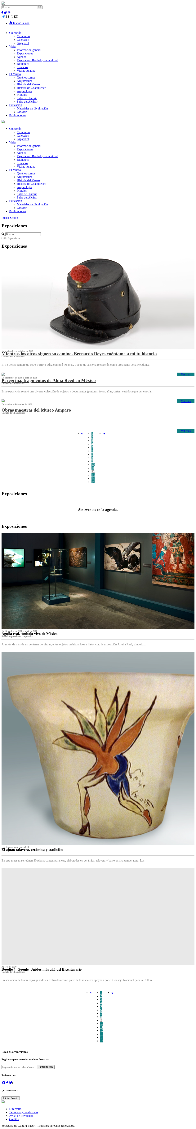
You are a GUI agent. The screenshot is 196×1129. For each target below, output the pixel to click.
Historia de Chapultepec (31, 87)
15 (93, 481)
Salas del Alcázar (27, 101)
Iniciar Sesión (20, 23)
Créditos (14, 1119)
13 (93, 475)
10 (93, 464)
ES (7, 16)
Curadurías (23, 36)
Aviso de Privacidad (21, 1115)
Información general (29, 50)
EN (16, 16)
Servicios (22, 67)
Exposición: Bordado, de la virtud (37, 60)
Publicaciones (17, 115)
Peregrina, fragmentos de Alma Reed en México (49, 380)
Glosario (22, 111)
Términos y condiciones (23, 1112)
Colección (15, 32)
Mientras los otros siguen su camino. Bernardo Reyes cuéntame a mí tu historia (79, 353)
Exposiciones (25, 53)
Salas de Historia (27, 98)
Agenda (21, 56)
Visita (12, 46)
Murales (22, 94)
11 (92, 468)
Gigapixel (23, 43)
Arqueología (24, 91)
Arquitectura (24, 81)
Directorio (15, 1108)
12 (93, 471)
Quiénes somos (26, 77)
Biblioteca (23, 63)
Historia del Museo (28, 84)
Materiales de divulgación (32, 108)
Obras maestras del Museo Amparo (36, 410)
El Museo (15, 74)
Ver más (186, 374)
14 (93, 478)
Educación (15, 105)
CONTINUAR (45, 1067)
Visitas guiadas (26, 70)
